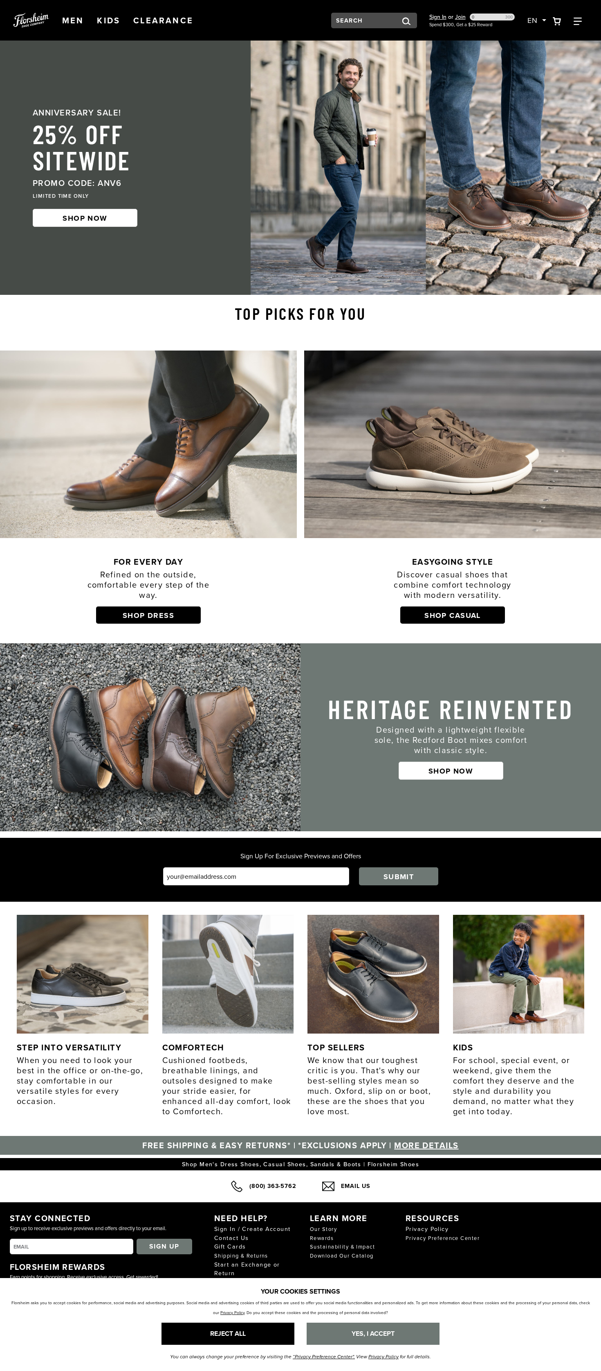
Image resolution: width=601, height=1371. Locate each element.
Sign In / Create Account (252, 1228)
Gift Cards (230, 1246)
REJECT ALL (228, 1333)
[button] (73, 20)
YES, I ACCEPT (373, 1333)
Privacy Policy (427, 1228)
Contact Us (231, 1237)
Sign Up (164, 1246)
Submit (398, 876)
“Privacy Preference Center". (324, 1357)
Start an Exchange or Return (247, 1269)
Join (460, 17)
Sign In (437, 17)
